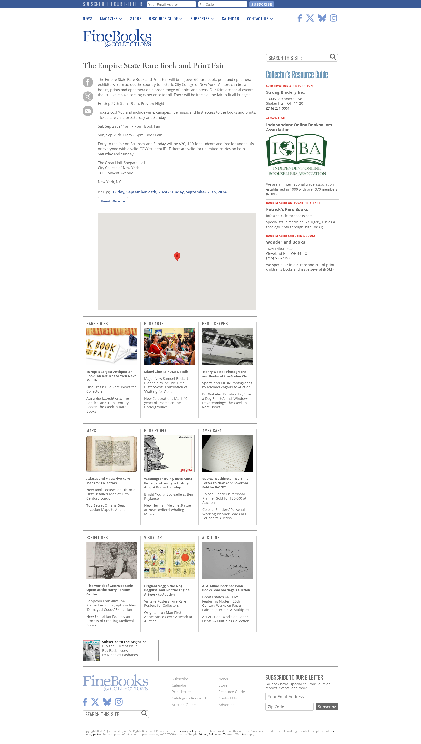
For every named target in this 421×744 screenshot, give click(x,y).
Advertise (226, 704)
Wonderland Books (285, 242)
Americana (212, 430)
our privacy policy (185, 731)
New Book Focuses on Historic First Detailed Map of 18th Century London (110, 494)
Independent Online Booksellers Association (299, 127)
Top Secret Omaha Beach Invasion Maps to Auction (107, 507)
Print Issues (181, 691)
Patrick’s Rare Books (287, 209)
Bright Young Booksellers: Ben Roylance (168, 496)
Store (135, 19)
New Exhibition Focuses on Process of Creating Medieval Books (110, 620)
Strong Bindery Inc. (285, 92)
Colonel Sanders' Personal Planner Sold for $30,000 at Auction (224, 498)
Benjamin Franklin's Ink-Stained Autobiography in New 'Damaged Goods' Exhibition (111, 605)
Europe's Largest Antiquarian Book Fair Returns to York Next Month (111, 375)
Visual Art (154, 538)
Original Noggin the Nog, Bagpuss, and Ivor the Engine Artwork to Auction (167, 590)
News (87, 19)
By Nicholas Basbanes (120, 654)
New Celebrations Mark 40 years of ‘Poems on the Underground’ (165, 402)
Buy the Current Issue (120, 646)
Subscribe (198, 20)
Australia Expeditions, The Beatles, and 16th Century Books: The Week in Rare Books (107, 404)
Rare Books (97, 324)
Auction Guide (184, 704)
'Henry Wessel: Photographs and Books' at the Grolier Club (225, 373)
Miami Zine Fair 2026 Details (166, 371)
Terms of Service (234, 734)
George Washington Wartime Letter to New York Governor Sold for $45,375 (225, 482)
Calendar (230, 19)
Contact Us (255, 20)
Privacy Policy (207, 734)
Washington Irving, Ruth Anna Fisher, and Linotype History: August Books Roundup (168, 483)
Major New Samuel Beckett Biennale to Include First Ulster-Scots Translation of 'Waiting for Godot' (166, 385)
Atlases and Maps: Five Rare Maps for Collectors (108, 480)
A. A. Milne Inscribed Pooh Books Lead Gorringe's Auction (226, 588)
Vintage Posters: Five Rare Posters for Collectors (165, 603)
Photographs (215, 324)
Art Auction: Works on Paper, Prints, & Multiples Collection (225, 619)
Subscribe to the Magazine (124, 641)
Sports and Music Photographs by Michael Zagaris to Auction (227, 385)
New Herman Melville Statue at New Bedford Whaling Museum (167, 509)
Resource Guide (161, 20)
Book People (155, 430)
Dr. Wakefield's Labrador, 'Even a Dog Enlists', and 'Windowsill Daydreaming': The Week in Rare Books (227, 400)
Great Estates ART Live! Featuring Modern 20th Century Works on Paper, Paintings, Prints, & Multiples (225, 603)
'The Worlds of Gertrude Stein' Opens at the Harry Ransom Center (110, 589)
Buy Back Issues (115, 650)
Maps (91, 430)
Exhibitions (97, 538)
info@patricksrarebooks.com (289, 215)
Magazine (106, 20)
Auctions (211, 538)
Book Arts (154, 324)
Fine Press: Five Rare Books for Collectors (111, 389)
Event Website (113, 201)
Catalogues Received (189, 698)
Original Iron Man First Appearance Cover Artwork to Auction (168, 616)
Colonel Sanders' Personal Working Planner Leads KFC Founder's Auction (224, 513)
